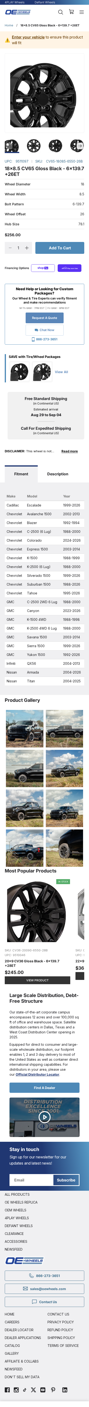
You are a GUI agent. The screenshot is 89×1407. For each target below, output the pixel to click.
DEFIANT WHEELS (19, 1226)
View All (61, 372)
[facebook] (7, 1390)
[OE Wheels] (18, 12)
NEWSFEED (14, 1249)
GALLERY (12, 1353)
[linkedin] (65, 1390)
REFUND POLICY (60, 1330)
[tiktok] (25, 1390)
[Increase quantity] (26, 248)
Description (57, 474)
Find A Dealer (44, 1088)
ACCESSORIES (16, 1241)
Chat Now (47, 330)
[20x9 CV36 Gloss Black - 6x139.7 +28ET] (38, 931)
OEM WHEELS (15, 1210)
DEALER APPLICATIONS (23, 1338)
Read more (69, 451)
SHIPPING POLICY (61, 1338)
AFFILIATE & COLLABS (22, 1361)
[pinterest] (53, 1390)
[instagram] (16, 1390)
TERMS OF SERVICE (63, 1346)
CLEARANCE (14, 1234)
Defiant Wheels (45, 2)
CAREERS (12, 1322)
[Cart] (71, 12)
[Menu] (81, 12)
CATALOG (12, 1346)
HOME (9, 1314)
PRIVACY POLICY (60, 1322)
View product (37, 980)
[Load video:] (44, 1117)
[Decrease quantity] (10, 248)
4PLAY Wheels (14, 2)
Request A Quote (44, 318)
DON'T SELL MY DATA (22, 1377)
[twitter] (33, 1390)
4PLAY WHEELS (17, 1218)
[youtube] (42, 1390)
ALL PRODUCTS (17, 1194)
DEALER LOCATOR (19, 1330)
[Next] (80, 146)
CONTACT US (58, 1314)
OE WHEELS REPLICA (21, 1202)
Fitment (21, 474)
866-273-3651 (46, 339)
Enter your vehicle (28, 37)
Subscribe (66, 1180)
